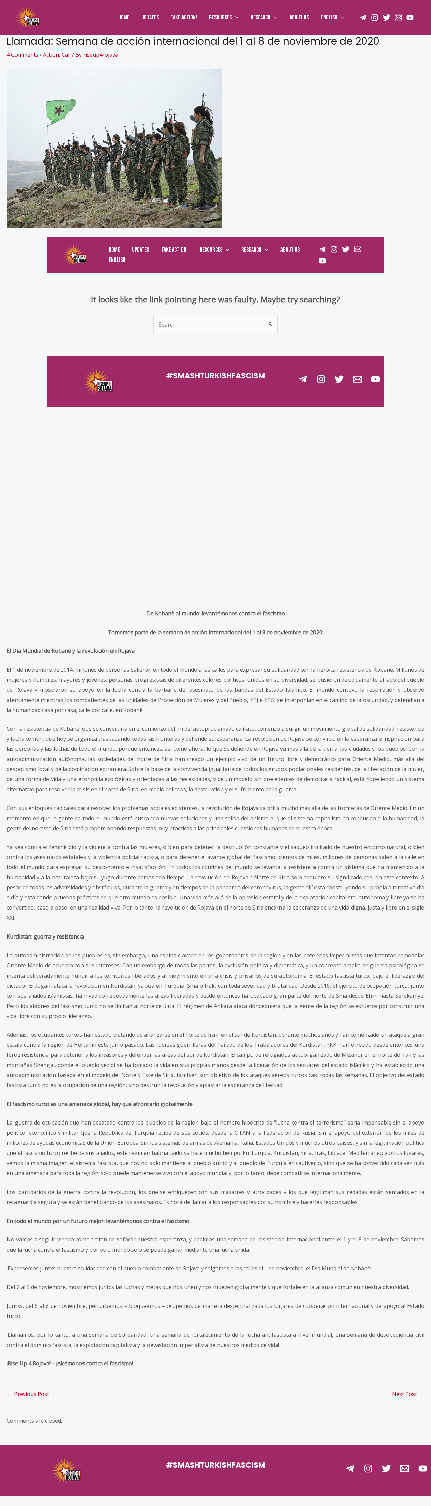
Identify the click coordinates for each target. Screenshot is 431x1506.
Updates (150, 17)
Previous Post (28, 1394)
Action (51, 54)
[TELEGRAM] (363, 17)
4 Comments (22, 54)
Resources (220, 17)
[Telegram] (350, 1468)
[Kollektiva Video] (410, 17)
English (329, 17)
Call (66, 54)
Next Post (408, 1394)
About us (299, 17)
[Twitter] (386, 17)
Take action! (184, 17)
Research (260, 17)
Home (123, 17)
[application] (235, 17)
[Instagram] (374, 17)
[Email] (398, 17)
